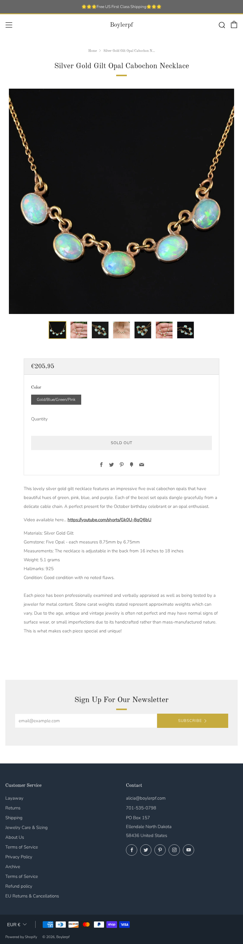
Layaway (14, 798)
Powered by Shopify (21, 937)
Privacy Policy (18, 857)
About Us (14, 837)
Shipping (14, 818)
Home (92, 51)
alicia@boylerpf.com (146, 798)
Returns (12, 808)
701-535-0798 (141, 808)
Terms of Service (21, 847)
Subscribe (190, 720)
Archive (12, 867)
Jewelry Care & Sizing (26, 827)
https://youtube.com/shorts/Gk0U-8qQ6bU (109, 520)
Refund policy (18, 886)
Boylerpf (121, 25)
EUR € (13, 924)
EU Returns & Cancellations (32, 896)
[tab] (57, 330)
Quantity (39, 419)
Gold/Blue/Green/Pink (56, 399)
